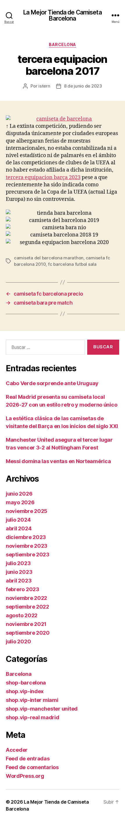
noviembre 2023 (26, 546)
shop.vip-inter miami (32, 700)
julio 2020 (18, 641)
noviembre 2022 (26, 598)
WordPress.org (25, 776)
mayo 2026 (20, 502)
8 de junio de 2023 (83, 86)
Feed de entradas (28, 759)
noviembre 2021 (26, 624)
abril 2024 (18, 528)
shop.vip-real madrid (32, 717)
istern (44, 86)
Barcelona (62, 44)
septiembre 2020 (28, 633)
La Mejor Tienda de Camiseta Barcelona (62, 15)
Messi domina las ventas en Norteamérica (58, 461)
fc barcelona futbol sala (72, 264)
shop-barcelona (26, 683)
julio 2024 (18, 520)
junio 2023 (19, 572)
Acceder (17, 750)
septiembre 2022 (27, 607)
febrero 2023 (22, 589)
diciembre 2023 (26, 537)
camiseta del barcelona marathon (48, 258)
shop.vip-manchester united (42, 709)
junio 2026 (19, 494)
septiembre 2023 (27, 554)
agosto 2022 (22, 615)
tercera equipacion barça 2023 (43, 177)
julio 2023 (18, 563)
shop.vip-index (25, 691)
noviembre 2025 (26, 511)
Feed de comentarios (32, 767)
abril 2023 (18, 581)
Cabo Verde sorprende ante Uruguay (52, 383)
